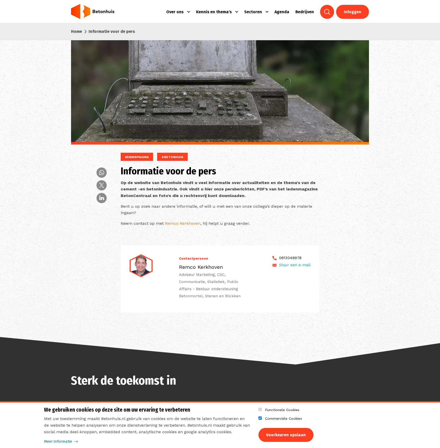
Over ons (175, 11)
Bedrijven (304, 11)
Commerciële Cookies (283, 418)
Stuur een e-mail (294, 265)
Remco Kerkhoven (182, 223)
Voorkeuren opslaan (286, 434)
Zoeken (327, 12)
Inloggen (352, 11)
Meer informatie (58, 441)
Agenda (281, 11)
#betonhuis (172, 157)
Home (76, 31)
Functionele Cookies (282, 410)
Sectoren (253, 11)
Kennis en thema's (214, 11)
